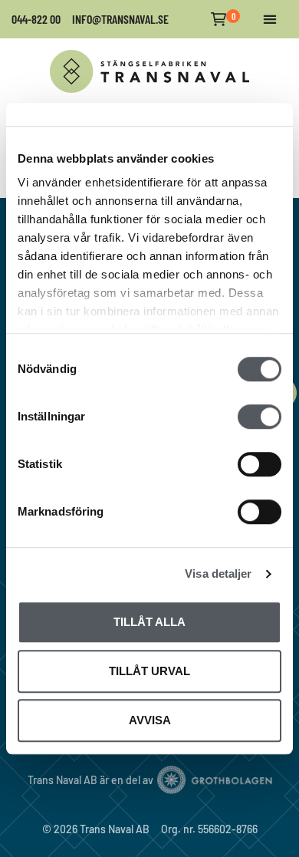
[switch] (259, 416)
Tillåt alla (149, 621)
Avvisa (150, 720)
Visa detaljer (218, 573)
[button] (269, 19)
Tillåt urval (149, 670)
